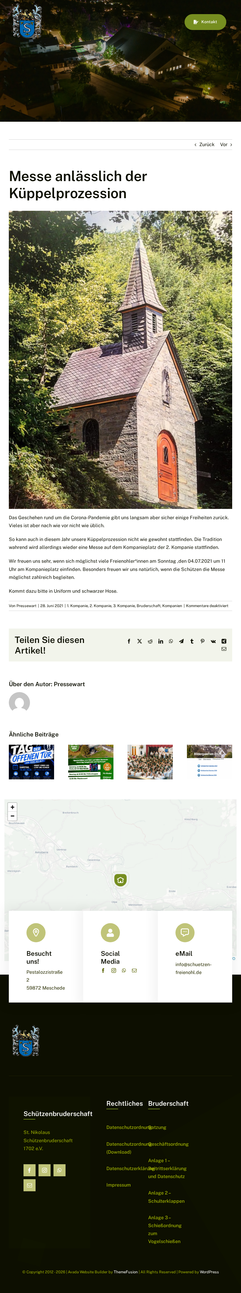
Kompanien (172, 606)
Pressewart (26, 606)
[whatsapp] (124, 970)
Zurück (207, 144)
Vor (223, 144)
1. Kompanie (77, 606)
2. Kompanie (100, 606)
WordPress (209, 1272)
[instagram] (113, 970)
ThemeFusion (126, 1272)
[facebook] (103, 970)
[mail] (134, 970)
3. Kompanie (124, 606)
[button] (120, 880)
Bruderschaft (148, 606)
